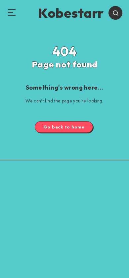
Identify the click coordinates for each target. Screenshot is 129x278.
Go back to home (64, 127)
